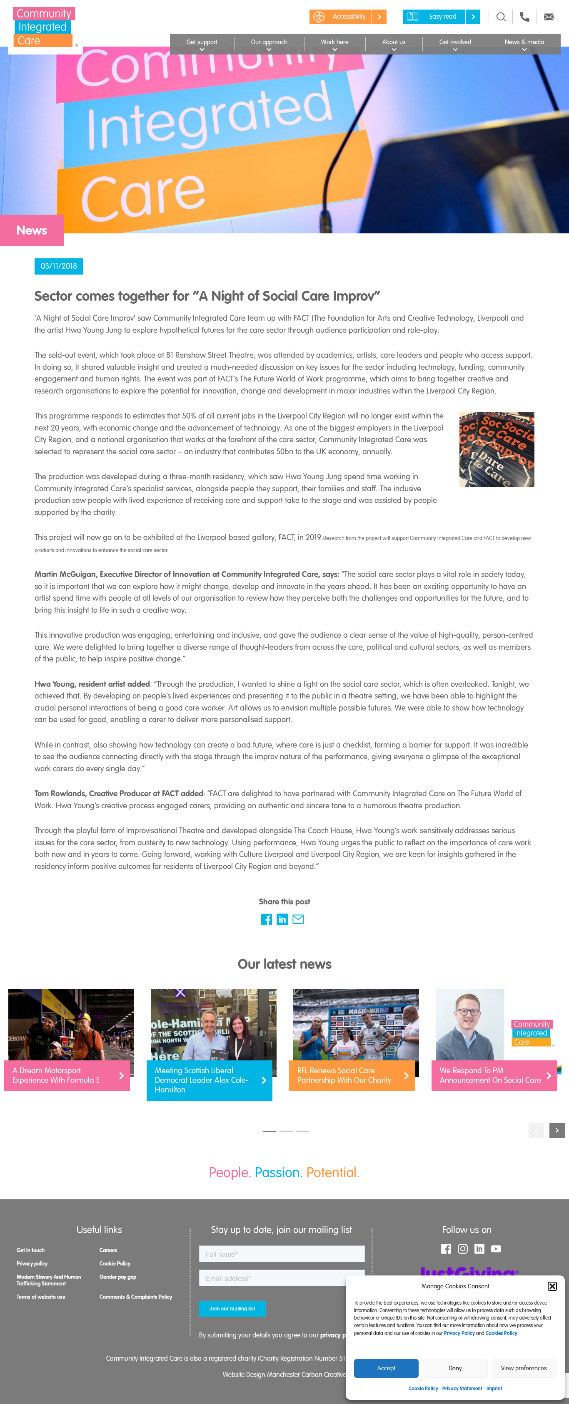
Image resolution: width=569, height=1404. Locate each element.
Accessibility (349, 16)
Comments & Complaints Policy (136, 1296)
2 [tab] (286, 1131)
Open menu (202, 48)
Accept (386, 1368)
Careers (108, 1250)
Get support (202, 42)
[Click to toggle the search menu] (501, 17)
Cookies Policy (501, 1333)
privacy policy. (340, 1335)
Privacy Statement (462, 1388)
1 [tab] (269, 1131)
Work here (335, 42)
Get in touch (31, 1250)
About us (394, 42)
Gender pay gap (118, 1276)
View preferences (524, 1368)
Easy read (443, 16)
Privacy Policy (459, 1333)
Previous (536, 1130)
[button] (552, 1286)
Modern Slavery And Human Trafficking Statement (49, 1280)
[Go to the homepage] (45, 27)
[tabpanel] (71, 1044)
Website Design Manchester (261, 1375)
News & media (524, 42)
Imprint (494, 1388)
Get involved (455, 42)
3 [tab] (302, 1131)
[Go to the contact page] (524, 16)
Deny (455, 1368)
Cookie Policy (423, 1388)
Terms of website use (41, 1296)
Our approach (269, 42)
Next (557, 1130)
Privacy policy (32, 1263)
